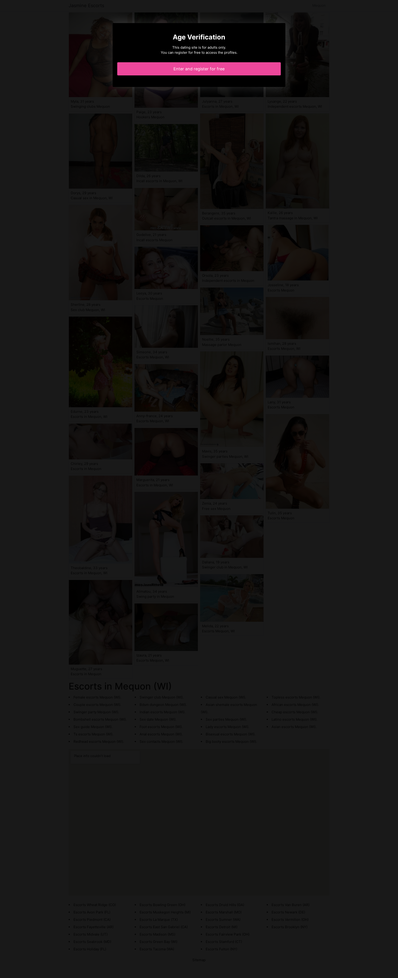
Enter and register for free (199, 68)
